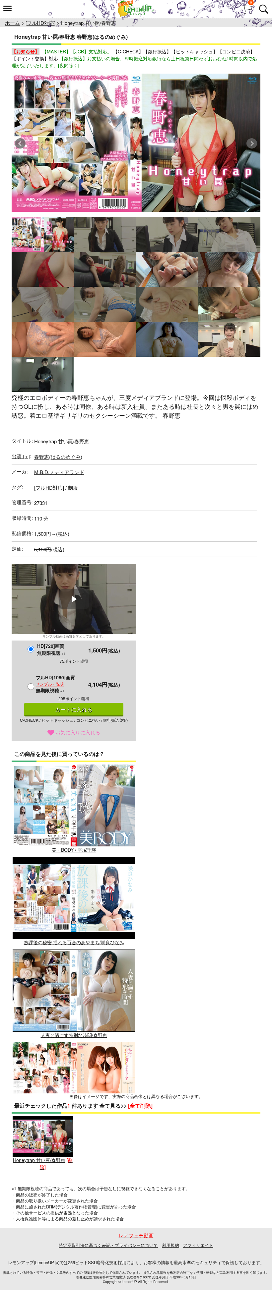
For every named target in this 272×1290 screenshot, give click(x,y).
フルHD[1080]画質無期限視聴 (55, 684)
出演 (21, 456)
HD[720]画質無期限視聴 (51, 649)
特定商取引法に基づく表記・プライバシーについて (108, 1245)
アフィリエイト (198, 1245)
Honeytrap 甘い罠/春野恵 (39, 1160)
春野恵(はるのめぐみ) (58, 456)
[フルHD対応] (40, 22)
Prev (20, 143)
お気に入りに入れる (77, 732)
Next (251, 143)
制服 (73, 487)
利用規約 (170, 1245)
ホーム (12, 22)
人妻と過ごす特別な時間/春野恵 (74, 1035)
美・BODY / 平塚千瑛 (74, 849)
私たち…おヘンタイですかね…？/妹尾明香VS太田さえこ (74, 1127)
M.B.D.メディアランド (59, 471)
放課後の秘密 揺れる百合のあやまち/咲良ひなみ (74, 942)
